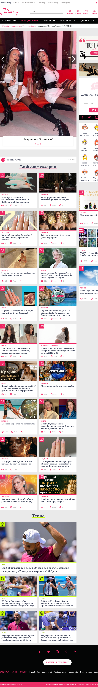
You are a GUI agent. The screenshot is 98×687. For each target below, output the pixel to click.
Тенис (38, 516)
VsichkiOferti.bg (5, 3)
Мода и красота (67, 20)
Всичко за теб (9, 20)
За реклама (4, 672)
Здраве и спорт (87, 20)
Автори (14, 672)
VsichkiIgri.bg (65, 3)
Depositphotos (35, 672)
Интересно (16, 26)
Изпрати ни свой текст (57, 662)
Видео (94, 14)
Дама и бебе (49, 20)
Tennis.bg (41, 3)
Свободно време (29, 20)
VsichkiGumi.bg (53, 3)
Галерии (78, 14)
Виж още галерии (38, 166)
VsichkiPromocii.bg (28, 3)
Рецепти (69, 14)
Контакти (23, 672)
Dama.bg (16, 3)
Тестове (86, 14)
